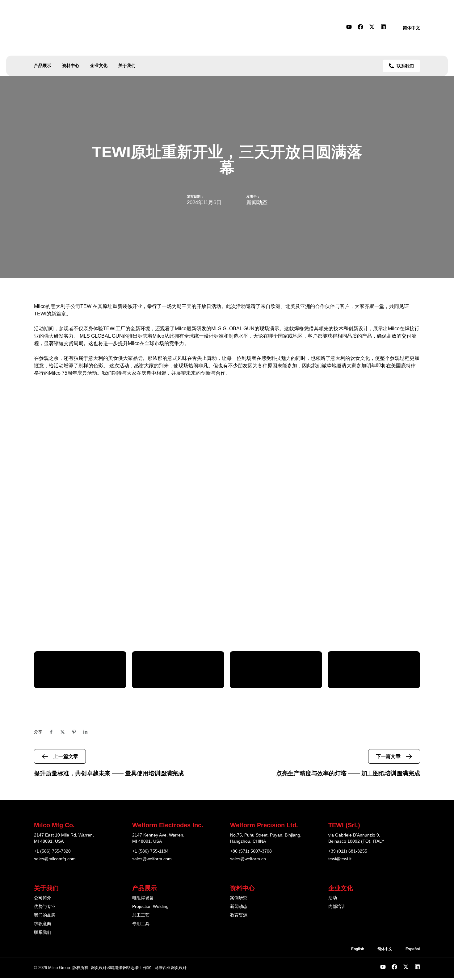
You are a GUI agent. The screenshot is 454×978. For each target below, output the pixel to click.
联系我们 (42, 932)
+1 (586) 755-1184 (150, 851)
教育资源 (238, 915)
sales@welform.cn (248, 858)
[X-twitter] (372, 27)
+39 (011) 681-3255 (347, 851)
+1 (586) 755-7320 (52, 851)
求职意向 (42, 923)
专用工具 (140, 923)
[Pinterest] (74, 732)
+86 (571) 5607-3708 (251, 851)
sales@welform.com (152, 858)
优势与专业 (45, 906)
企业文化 (98, 65)
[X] (62, 732)
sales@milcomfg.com (55, 858)
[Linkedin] (383, 27)
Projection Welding (150, 906)
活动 (332, 897)
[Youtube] (349, 27)
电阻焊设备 (143, 897)
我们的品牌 (45, 915)
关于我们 (127, 65)
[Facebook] (360, 27)
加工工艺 (140, 915)
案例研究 (238, 897)
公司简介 (42, 897)
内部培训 (337, 906)
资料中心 (70, 65)
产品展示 (42, 65)
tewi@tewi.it (339, 858)
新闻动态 (256, 202)
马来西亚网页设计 (171, 967)
